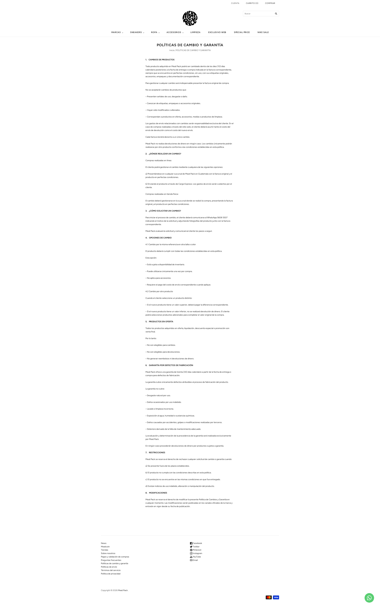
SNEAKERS (136, 32)
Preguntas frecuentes (111, 560)
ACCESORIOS (174, 32)
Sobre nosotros (108, 553)
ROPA (154, 32)
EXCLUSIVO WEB (217, 32)
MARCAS (116, 32)
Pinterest (196, 550)
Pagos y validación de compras (115, 557)
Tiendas (104, 550)
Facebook (197, 543)
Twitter (196, 546)
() (252, 3)
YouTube (196, 557)
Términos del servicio (111, 570)
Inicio (171, 50)
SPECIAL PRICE (242, 32)
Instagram (197, 553)
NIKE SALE (263, 32)
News (103, 543)
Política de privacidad (110, 573)
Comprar (270, 3)
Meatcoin (105, 546)
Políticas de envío (109, 567)
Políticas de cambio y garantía (114, 563)
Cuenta (235, 3)
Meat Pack (123, 590)
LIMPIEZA (195, 32)
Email (195, 560)
